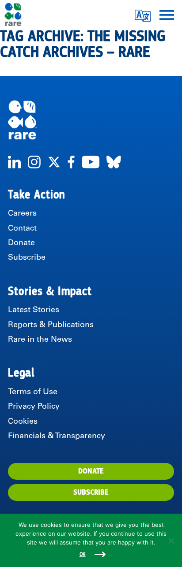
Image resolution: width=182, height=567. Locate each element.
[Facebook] (71, 162)
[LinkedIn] (14, 162)
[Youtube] (90, 162)
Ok (83, 554)
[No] (171, 540)
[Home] (91, 120)
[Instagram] (34, 162)
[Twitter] (54, 162)
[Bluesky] (113, 162)
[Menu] (167, 14)
